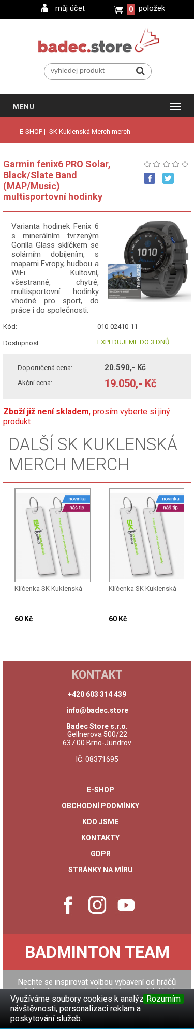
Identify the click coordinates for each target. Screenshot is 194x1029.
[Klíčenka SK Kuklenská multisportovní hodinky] (53, 535)
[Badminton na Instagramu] (97, 905)
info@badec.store (97, 710)
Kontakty (100, 838)
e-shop (100, 790)
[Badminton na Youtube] (126, 905)
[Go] (140, 71)
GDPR (101, 854)
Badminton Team (97, 952)
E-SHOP (31, 131)
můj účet (70, 8)
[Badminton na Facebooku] (68, 905)
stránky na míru (100, 870)
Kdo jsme (100, 822)
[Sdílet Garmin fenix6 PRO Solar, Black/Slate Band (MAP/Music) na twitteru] (168, 178)
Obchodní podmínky (100, 806)
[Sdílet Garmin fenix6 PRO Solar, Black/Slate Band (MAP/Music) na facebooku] (149, 178)
